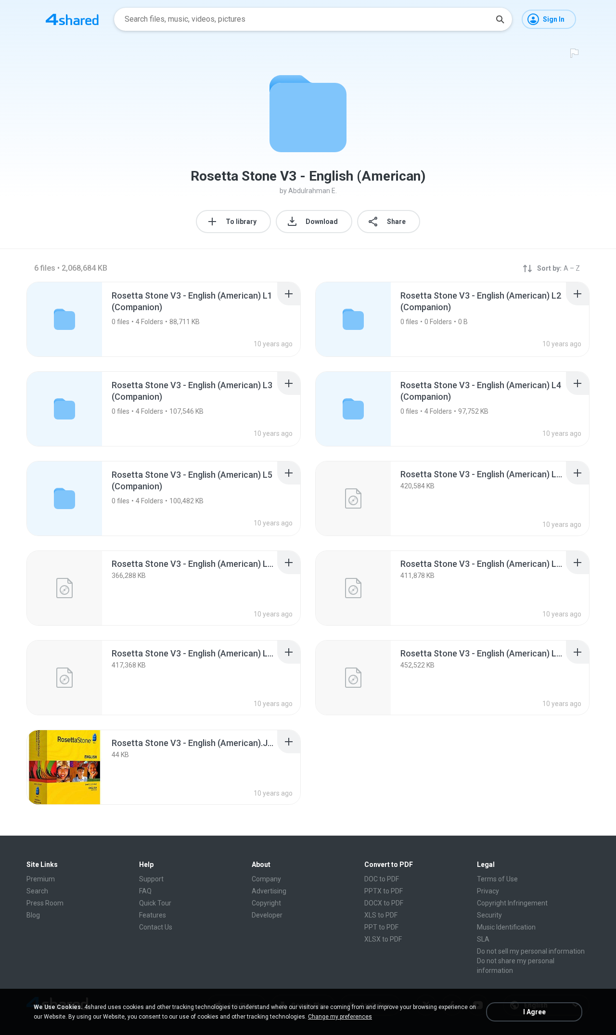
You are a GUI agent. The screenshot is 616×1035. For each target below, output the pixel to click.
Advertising (269, 891)
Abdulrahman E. (312, 191)
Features (152, 915)
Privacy (488, 891)
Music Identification (506, 927)
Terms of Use (497, 879)
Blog (33, 915)
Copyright (266, 903)
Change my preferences (340, 1016)
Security (489, 915)
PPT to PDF (381, 927)
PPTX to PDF (383, 891)
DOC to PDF (381, 879)
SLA (483, 939)
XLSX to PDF (383, 939)
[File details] (353, 498)
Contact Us (155, 927)
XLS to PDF (381, 915)
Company (266, 879)
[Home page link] (72, 19)
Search (37, 891)
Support (151, 879)
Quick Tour (155, 903)
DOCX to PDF (383, 903)
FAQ (145, 891)
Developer (267, 915)
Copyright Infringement (512, 903)
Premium (40, 879)
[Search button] (500, 19)
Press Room (45, 903)
